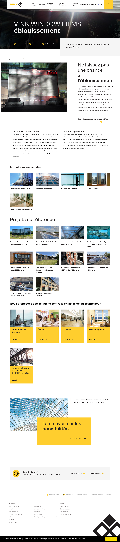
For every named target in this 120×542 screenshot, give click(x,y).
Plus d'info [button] (81, 539)
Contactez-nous (21, 44)
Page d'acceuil (16, 4)
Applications (91, 4)
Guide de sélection (50, 44)
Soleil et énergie (33, 4)
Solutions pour (75, 4)
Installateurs (35, 44)
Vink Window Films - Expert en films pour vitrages (10, 59)
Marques (37, 511)
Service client (95, 473)
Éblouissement (27, 59)
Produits (83, 4)
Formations (108, 494)
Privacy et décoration (63, 4)
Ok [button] (111, 539)
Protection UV (50, 4)
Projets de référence (82, 494)
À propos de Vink (39, 509)
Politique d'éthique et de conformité (46, 517)
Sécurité (42, 4)
